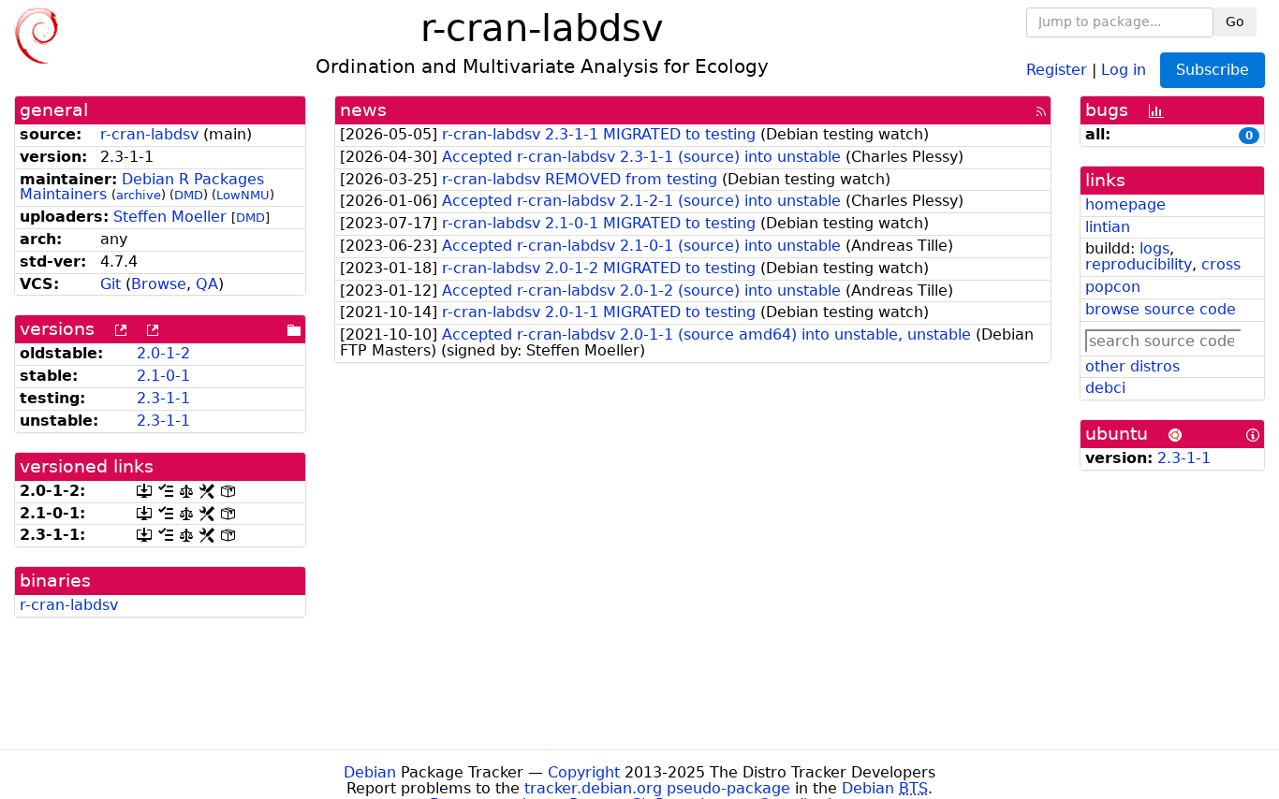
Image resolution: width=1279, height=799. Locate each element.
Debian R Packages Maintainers (142, 187)
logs (1154, 248)
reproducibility (1138, 264)
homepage (1125, 204)
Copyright (584, 772)
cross (1221, 264)
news (363, 110)
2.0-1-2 (163, 353)
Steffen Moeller (170, 216)
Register (1056, 69)
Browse (158, 284)
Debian (370, 772)
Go (1235, 21)
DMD (188, 195)
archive (138, 195)
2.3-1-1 (163, 398)
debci (1105, 388)
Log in (1123, 69)
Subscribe (1212, 70)
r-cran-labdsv (149, 134)
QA (207, 284)
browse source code (1160, 309)
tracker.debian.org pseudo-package (657, 788)
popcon (1112, 287)
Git (110, 284)
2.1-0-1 (163, 376)
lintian (1107, 227)
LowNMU (243, 195)
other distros (1132, 366)
